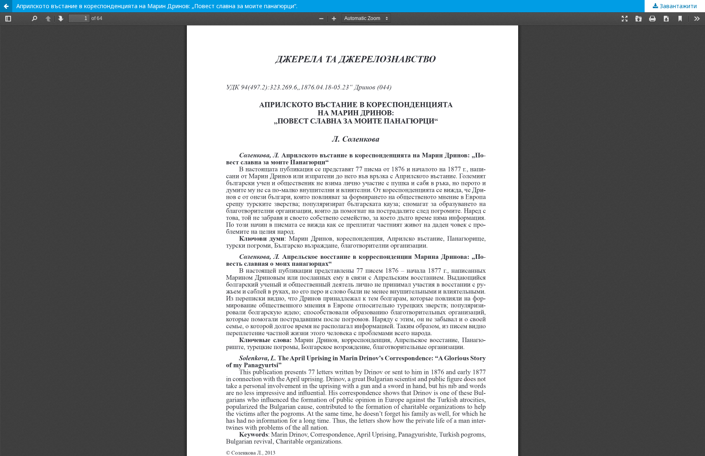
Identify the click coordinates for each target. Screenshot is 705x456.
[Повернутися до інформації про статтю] (6, 6)
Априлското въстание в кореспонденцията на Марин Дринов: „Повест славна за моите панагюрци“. (156, 6)
